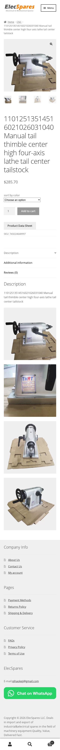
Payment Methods (19, 600)
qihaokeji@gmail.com (25, 681)
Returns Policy (17, 607)
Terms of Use (16, 653)
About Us (14, 560)
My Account (10, 744)
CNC (19, 21)
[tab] (30, 253)
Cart (46, 741)
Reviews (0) (11, 272)
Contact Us (15, 566)
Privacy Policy (16, 647)
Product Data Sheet (20, 226)
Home (11, 21)
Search (30, 744)
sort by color (12, 195)
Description (11, 253)
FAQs (11, 640)
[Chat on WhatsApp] (30, 693)
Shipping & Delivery (20, 613)
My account (15, 573)
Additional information (18, 263)
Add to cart (28, 211)
